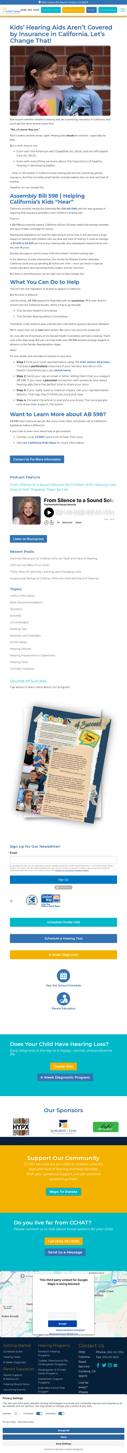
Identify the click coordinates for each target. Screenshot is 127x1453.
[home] (11, 10)
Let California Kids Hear (39, 442)
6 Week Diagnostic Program (65, 1077)
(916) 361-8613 (110, 1357)
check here (62, 370)
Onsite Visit (63, 1066)
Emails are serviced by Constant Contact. (72, 870)
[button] (122, 9)
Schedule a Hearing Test (63, 938)
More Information (62, 1315)
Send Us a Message (65, 1252)
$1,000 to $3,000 (23, 243)
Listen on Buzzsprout (28, 538)
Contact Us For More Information (37, 459)
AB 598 (71, 209)
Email (13, 852)
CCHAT (40, 437)
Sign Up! (63, 879)
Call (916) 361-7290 (63, 1241)
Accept (62, 1323)
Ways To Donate (63, 1192)
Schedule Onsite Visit (63, 922)
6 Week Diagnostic (63, 955)
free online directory (95, 362)
